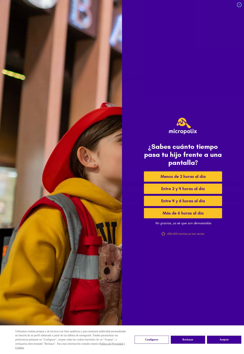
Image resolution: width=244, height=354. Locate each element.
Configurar (151, 339)
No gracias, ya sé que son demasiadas (183, 223)
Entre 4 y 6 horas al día (183, 200)
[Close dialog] (239, 5)
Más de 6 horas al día (183, 213)
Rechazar (187, 339)
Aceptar (224, 339)
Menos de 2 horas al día (183, 176)
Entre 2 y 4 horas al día (183, 188)
